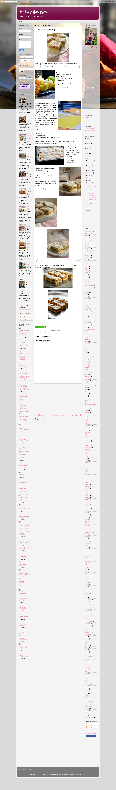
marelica (87, 486)
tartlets (87, 645)
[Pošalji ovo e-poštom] (52, 330)
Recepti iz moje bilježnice (23, 581)
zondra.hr (21, 663)
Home (20, 21)
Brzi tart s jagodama (24, 367)
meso (86, 501)
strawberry (88, 623)
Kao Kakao (28, 225)
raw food (87, 578)
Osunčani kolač (28, 263)
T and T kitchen (23, 624)
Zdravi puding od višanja (92, 192)
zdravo (87, 708)
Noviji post (39, 415)
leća (86, 462)
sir (85, 595)
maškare (87, 491)
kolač (45, 332)
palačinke (87, 525)
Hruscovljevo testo (24, 639)
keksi (86, 414)
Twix (27, 171)
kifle (86, 419)
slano (86, 606)
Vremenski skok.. (92, 199)
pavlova (87, 534)
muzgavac (87, 515)
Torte (20, 468)
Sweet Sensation (23, 616)
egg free (87, 341)
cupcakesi (87, 311)
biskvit (86, 263)
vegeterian (87, 686)
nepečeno (87, 519)
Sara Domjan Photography (22, 592)
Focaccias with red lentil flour (24, 358)
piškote (87, 547)
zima (86, 710)
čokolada (87, 320)
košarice (87, 434)
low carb (87, 469)
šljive (86, 638)
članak (86, 318)
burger (86, 294)
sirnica (86, 597)
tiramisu (87, 652)
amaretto (87, 233)
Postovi (23, 57)
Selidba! (21, 500)
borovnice (87, 272)
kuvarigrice (22, 507)
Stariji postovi (76, 415)
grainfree (87, 367)
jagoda (86, 391)
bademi (87, 242)
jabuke (86, 389)
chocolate (87, 303)
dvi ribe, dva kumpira (22, 406)
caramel (87, 298)
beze (86, 259)
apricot (87, 235)
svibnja (90, 173)
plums (86, 554)
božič (86, 277)
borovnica (87, 270)
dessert (87, 332)
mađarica (87, 480)
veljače (90, 180)
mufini (86, 512)
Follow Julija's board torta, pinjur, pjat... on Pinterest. (90, 130)
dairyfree (87, 324)
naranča (87, 517)
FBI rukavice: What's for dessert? (24, 547)
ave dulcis (22, 342)
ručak (86, 589)
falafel (87, 345)
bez (86, 246)
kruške (86, 458)
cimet (86, 305)
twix (86, 671)
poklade (87, 558)
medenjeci (87, 497)
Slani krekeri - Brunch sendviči (23, 557)
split (86, 617)
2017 (88, 148)
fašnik (86, 348)
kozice (86, 436)
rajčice (86, 573)
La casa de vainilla (24, 516)
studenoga (91, 163)
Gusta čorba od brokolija (23, 648)
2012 (88, 203)
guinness (87, 374)
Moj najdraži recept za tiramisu (24, 584)
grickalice (87, 372)
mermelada (88, 499)
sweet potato (88, 632)
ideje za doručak (89, 385)
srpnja (90, 170)
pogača (87, 556)
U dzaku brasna (23, 646)
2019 (88, 143)
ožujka (90, 178)
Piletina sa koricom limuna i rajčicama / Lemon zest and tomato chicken (24, 418)
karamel (87, 410)
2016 (88, 151)
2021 (88, 138)
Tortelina (21, 638)
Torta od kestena (23, 601)
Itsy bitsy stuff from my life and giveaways (24, 448)
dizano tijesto (88, 335)
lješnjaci (87, 473)
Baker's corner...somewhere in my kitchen (24, 355)
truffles (87, 669)
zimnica (87, 712)
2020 (88, 141)
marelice (87, 488)
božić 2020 (88, 283)
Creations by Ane (23, 396)
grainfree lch (88, 369)
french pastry (88, 356)
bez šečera (88, 255)
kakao (86, 408)
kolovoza (90, 168)
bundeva (87, 292)
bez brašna (88, 248)
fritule (86, 359)
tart (86, 643)
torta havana (88, 656)
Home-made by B (23, 437)
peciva (86, 536)
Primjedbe (24, 60)
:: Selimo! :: (22, 625)
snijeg (86, 612)
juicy (86, 402)
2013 (88, 158)
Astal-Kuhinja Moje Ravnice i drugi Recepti (24, 332)
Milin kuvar (22, 541)
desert (86, 327)
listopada (90, 165)
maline (87, 484)
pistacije (87, 545)
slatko (53, 332)
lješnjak (87, 475)
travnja (90, 175)
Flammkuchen (22, 491)
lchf (86, 460)
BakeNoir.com (22, 618)
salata (86, 591)
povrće (86, 560)
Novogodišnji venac (24, 525)
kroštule (87, 451)
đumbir (87, 339)
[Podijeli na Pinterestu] (60, 330)
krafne (86, 438)
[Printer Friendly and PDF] (40, 327)
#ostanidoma (88, 231)
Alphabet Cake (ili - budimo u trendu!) (28, 138)
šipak (86, 636)
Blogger (84, 774)
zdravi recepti (88, 706)
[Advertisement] (58, 398)
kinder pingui (88, 425)
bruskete (87, 290)
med (86, 493)
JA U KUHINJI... (23, 454)
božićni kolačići (89, 287)
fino (86, 354)
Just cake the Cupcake (22, 483)
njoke (86, 521)
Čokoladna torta (23, 476)
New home (22, 534)
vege (86, 682)
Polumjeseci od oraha (28, 208)
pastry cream (88, 532)
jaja (86, 396)
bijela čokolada (89, 261)
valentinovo (88, 675)
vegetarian (87, 684)
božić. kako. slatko (89, 285)
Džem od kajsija (23, 575)
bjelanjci (87, 266)
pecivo (86, 538)
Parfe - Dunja (22, 564)
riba (86, 580)
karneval (87, 412)
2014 (88, 156)
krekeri (87, 443)
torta (86, 654)
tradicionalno (59, 332)
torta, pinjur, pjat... (33, 11)
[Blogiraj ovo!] (54, 330)
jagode (86, 393)
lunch (86, 471)
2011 (88, 205)
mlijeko (87, 504)
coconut (87, 307)
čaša (86, 314)
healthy (87, 382)
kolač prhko (88, 432)
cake (86, 296)
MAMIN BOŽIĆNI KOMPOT (23, 430)
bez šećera (88, 257)
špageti (87, 641)
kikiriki (86, 423)
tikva (86, 647)
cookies (87, 309)
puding (86, 569)
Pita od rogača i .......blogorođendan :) (24, 439)
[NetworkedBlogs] (91, 733)
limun (86, 464)
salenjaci (87, 593)
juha (86, 400)
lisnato (86, 467)
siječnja (90, 183)
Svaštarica (22, 607)
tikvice (86, 649)
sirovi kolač (88, 599)
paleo (86, 528)
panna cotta (88, 530)
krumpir (87, 456)
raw (86, 575)
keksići (86, 417)
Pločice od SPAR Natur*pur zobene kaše (23, 345)
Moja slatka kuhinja (24, 555)
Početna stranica (57, 415)
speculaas (87, 615)
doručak (87, 337)
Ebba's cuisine (22, 414)
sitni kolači (87, 601)
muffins (87, 510)
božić (86, 279)
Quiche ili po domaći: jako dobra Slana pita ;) (92, 187)
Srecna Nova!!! (22, 517)
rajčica (86, 571)
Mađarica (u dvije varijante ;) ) (28, 156)
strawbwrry (88, 625)
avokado (87, 237)
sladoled (87, 604)
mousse (87, 506)
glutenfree (87, 365)
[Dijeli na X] (56, 330)
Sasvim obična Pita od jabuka (92, 196)
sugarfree (87, 628)
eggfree (87, 343)
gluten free (88, 363)
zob (86, 715)
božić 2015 (87, 281)
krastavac (87, 441)
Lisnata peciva (22, 408)
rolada (86, 584)
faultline (87, 350)
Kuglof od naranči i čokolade (28, 245)
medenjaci (87, 495)
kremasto (87, 445)
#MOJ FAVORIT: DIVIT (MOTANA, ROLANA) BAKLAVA (24, 388)
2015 (88, 153)
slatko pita (87, 610)
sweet (86, 630)
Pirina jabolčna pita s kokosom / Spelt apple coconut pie (24, 377)
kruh (86, 454)
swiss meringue (89, 634)
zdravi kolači (88, 704)
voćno (86, 697)
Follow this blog (91, 736)
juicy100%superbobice (90, 404)
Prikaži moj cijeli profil (24, 309)
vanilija (87, 678)
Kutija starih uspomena (22, 398)
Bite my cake (22, 365)
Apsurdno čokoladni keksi (28, 119)
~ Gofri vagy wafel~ (24, 656)
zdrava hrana (88, 699)
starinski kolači (89, 621)
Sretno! (21, 565)
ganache (87, 361)
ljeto (86, 478)
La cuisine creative (24, 524)
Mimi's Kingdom (23, 545)
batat (86, 244)
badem (87, 240)
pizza (86, 552)
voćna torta (88, 695)
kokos (86, 427)
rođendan (87, 582)
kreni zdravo (88, 447)
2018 (88, 146)
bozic (86, 274)
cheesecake (88, 300)
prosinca (90, 160)
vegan (86, 680)
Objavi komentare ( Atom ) (50, 419)
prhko (49, 332)
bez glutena (88, 250)
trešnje (87, 667)
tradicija (87, 662)
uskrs (86, 673)
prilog (86, 567)
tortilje (86, 660)
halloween (88, 376)
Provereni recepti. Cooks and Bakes (23, 572)
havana (87, 378)
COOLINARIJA (22, 385)
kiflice (86, 421)
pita (86, 549)
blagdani (87, 268)
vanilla (21, 655)
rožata (86, 586)
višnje (86, 691)
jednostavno (88, 398)
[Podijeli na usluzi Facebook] (58, 330)
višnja (86, 689)
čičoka (86, 316)
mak (86, 482)
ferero (86, 352)
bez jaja (87, 253)
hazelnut (87, 380)
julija (42, 330)
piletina (87, 541)
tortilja (86, 658)
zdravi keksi (88, 702)
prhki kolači (88, 562)
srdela (86, 619)
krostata (87, 449)
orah (86, 523)
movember (88, 508)
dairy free (87, 322)
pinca (86, 543)
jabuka (42, 332)
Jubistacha (21, 474)
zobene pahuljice (89, 717)
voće (86, 693)
